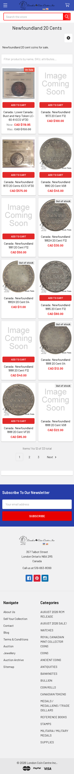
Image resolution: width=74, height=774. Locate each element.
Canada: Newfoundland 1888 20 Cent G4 (55, 361)
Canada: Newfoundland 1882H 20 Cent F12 (55, 238)
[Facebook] (29, 578)
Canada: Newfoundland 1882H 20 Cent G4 (18, 300)
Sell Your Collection (15, 618)
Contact (8, 625)
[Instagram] (45, 578)
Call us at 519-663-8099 (37, 568)
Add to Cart (18, 104)
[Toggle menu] (5, 5)
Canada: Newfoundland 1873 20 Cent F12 (55, 114)
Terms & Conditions (15, 639)
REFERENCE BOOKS (53, 717)
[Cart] (68, 5)
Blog (6, 632)
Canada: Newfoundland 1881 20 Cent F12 (18, 245)
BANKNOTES (48, 673)
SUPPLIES (47, 742)
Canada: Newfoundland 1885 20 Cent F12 (55, 307)
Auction (8, 646)
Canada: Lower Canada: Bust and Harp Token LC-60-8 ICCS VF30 (18, 115)
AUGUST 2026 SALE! (53, 623)
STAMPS (45, 724)
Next (50, 457)
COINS (44, 653)
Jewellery (9, 653)
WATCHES (46, 630)
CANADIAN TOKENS (53, 694)
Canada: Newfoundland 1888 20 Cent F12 (18, 368)
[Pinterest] (37, 578)
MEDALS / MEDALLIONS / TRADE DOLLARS (55, 705)
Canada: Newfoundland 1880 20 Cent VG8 (55, 183)
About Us (9, 612)
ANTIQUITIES (48, 666)
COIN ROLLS (48, 687)
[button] (68, 38)
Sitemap (8, 666)
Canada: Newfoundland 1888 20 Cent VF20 (18, 430)
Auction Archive (13, 660)
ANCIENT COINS (50, 660)
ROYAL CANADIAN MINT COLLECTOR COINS (52, 641)
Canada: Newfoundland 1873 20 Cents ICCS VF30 (18, 183)
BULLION (46, 680)
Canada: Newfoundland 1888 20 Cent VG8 (55, 423)
